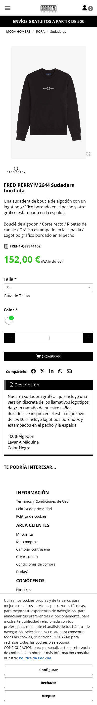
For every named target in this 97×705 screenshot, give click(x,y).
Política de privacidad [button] (34, 508)
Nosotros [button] (23, 589)
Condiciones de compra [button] (35, 564)
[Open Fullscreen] (88, 154)
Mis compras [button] (27, 541)
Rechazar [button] (48, 682)
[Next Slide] (87, 102)
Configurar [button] (48, 669)
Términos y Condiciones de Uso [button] (42, 501)
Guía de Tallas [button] (17, 296)
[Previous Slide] (10, 102)
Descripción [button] (26, 385)
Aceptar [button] (48, 695)
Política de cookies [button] (31, 516)
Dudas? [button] (22, 571)
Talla (10, 279)
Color (10, 310)
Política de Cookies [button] (35, 658)
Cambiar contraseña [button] (33, 549)
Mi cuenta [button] (24, 534)
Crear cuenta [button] (27, 556)
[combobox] (48, 287)
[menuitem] (48, 501)
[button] (48, 9)
